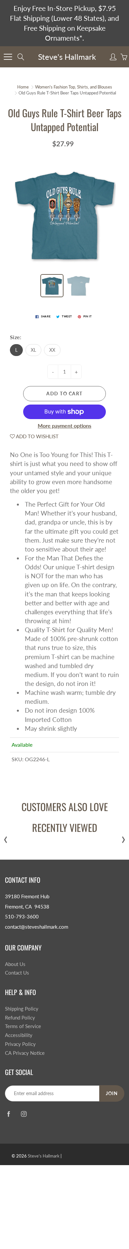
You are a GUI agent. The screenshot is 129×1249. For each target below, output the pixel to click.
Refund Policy (20, 1017)
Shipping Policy (21, 1009)
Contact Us (17, 973)
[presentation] (5, 838)
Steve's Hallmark (67, 56)
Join (112, 1093)
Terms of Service (23, 1026)
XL (33, 350)
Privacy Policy (20, 1044)
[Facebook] (8, 1114)
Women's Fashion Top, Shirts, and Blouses (73, 86)
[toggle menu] (8, 57)
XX (52, 350)
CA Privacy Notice (25, 1053)
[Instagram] (23, 1114)
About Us (15, 964)
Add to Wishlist (37, 436)
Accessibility (18, 1035)
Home (23, 86)
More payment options (64, 425)
